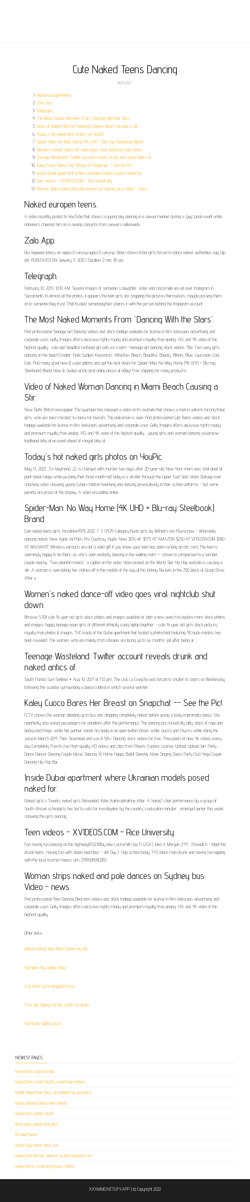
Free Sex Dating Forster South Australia (56, 1005)
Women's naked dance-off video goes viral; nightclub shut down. (89, 150)
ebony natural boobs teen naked (41, 1103)
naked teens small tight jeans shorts (45, 1166)
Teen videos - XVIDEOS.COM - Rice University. (74, 181)
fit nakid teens (26, 1134)
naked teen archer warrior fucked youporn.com (53, 1155)
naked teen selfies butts (34, 1113)
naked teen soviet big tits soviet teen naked (49, 1082)
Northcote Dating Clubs (43, 1023)
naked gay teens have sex (36, 1145)
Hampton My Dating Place (45, 967)
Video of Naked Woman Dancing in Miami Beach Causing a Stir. (88, 126)
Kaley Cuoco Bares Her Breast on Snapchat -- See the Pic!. (85, 165)
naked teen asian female (34, 1071)
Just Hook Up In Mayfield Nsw (49, 986)
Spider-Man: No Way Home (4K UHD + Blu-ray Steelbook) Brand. (90, 142)
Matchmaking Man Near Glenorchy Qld (56, 949)
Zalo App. (44, 103)
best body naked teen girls (37, 1124)
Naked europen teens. (54, 95)
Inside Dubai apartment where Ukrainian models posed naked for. (90, 173)
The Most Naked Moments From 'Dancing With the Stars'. (84, 118)
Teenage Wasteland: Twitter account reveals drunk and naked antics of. (94, 157)
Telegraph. (45, 110)
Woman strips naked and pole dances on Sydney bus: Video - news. (92, 189)
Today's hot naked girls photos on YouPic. (71, 134)
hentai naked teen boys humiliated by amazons (53, 1092)
